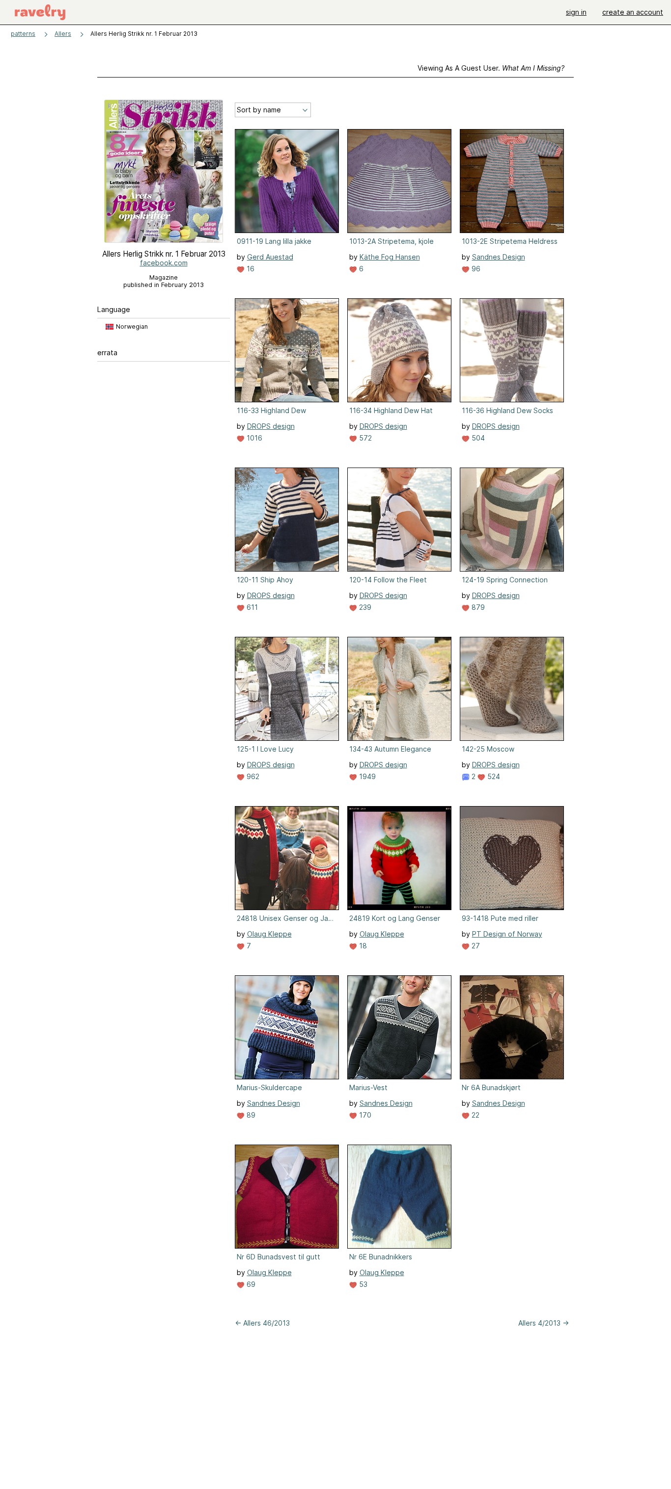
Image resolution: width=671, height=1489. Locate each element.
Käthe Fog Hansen (390, 257)
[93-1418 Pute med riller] (512, 858)
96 (475, 268)
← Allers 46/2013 (262, 1323)
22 (474, 1115)
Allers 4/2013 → (543, 1323)
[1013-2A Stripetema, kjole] (399, 181)
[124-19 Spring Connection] (512, 520)
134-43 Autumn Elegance (390, 749)
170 (364, 1115)
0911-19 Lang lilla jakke (274, 241)
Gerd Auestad (270, 257)
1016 (253, 438)
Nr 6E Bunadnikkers (380, 1257)
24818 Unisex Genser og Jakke (286, 918)
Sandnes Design (498, 257)
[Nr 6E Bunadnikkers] (399, 1197)
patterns (23, 33)
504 (477, 438)
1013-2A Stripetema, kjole (391, 241)
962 (252, 776)
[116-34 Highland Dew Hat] (399, 350)
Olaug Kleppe (269, 934)
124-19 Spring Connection (505, 579)
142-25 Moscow (488, 749)
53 (362, 1284)
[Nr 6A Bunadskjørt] (512, 1027)
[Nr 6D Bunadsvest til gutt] (287, 1197)
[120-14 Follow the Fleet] (399, 520)
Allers (63, 33)
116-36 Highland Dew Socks (507, 410)
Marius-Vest (368, 1087)
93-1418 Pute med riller (500, 918)
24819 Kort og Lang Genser (394, 918)
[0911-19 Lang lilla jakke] (287, 181)
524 (492, 776)
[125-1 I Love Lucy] (287, 689)
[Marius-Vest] (399, 1027)
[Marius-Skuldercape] (287, 1027)
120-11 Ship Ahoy (265, 579)
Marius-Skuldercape (269, 1087)
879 (477, 607)
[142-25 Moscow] (512, 689)
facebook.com (164, 263)
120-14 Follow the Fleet (388, 579)
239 (364, 607)
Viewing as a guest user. (491, 68)
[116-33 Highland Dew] (287, 350)
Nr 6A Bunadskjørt (491, 1087)
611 (251, 607)
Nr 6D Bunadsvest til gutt (278, 1257)
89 (250, 1115)
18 (362, 945)
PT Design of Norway (507, 934)
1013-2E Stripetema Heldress (510, 241)
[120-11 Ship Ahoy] (287, 520)
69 (250, 1284)
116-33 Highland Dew (271, 410)
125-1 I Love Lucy (265, 749)
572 (364, 438)
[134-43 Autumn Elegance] (399, 689)
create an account (632, 12)
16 (249, 268)
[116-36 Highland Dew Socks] (512, 350)
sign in (576, 12)
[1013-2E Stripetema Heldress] (512, 181)
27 (475, 945)
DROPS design (271, 426)
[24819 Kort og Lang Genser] (399, 858)
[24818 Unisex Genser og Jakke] (287, 858)
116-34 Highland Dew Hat (391, 410)
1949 (366, 776)
